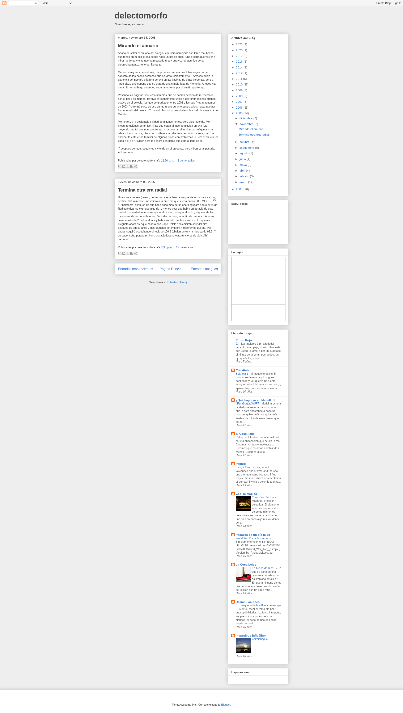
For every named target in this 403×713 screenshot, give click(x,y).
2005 (239, 113)
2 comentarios (186, 160)
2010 (239, 84)
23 (237, 343)
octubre (244, 141)
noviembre (246, 124)
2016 (239, 61)
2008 (239, 96)
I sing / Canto (244, 467)
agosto (244, 153)
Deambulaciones (248, 602)
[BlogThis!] (124, 166)
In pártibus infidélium (251, 635)
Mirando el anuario (138, 45)
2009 (239, 90)
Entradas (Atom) (177, 282)
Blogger (225, 704)
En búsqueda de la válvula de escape (258, 605)
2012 (239, 73)
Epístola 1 (242, 373)
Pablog (241, 463)
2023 (239, 44)
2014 (239, 67)
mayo (243, 165)
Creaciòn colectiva (263, 497)
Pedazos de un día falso (253, 534)
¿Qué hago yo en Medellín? (255, 400)
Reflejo (240, 437)
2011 (239, 78)
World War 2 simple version (253, 538)
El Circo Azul (245, 433)
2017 (239, 56)
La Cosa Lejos (246, 564)
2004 (239, 189)
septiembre (247, 147)
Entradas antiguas (204, 269)
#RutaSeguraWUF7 (248, 403)
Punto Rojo (244, 340)
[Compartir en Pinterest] (136, 166)
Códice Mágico (246, 493)
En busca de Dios (263, 568)
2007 (239, 101)
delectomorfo (141, 15)
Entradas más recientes (135, 269)
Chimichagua (260, 639)
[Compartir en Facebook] (132, 166)
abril (242, 170)
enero (243, 182)
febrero (244, 176)
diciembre (246, 118)
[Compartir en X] (128, 166)
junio (243, 159)
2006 (239, 107)
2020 (239, 50)
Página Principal (172, 269)
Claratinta (243, 370)
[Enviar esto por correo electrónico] (120, 166)
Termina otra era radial (142, 190)
